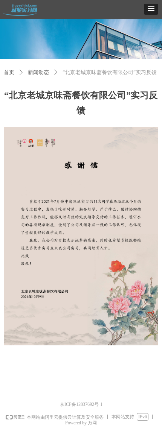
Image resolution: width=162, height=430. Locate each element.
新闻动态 (38, 72)
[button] (151, 9)
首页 (9, 72)
